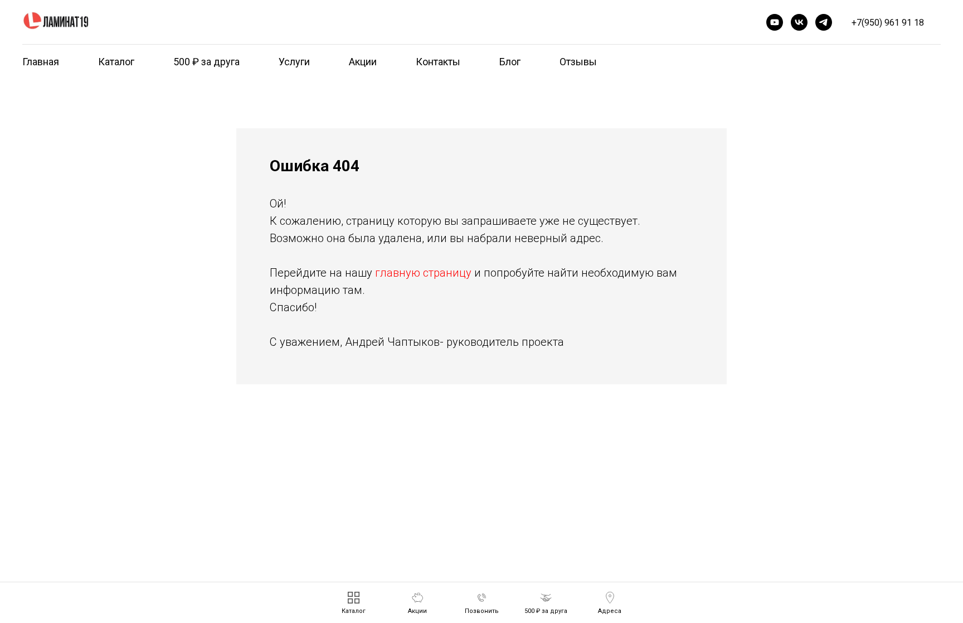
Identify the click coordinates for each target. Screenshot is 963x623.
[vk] (799, 22)
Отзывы (578, 61)
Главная (40, 61)
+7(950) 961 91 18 (888, 22)
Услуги (294, 61)
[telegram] (823, 22)
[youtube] (774, 22)
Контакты (438, 61)
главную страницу (423, 272)
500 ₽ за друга (206, 61)
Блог (510, 61)
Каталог (116, 61)
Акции (363, 61)
